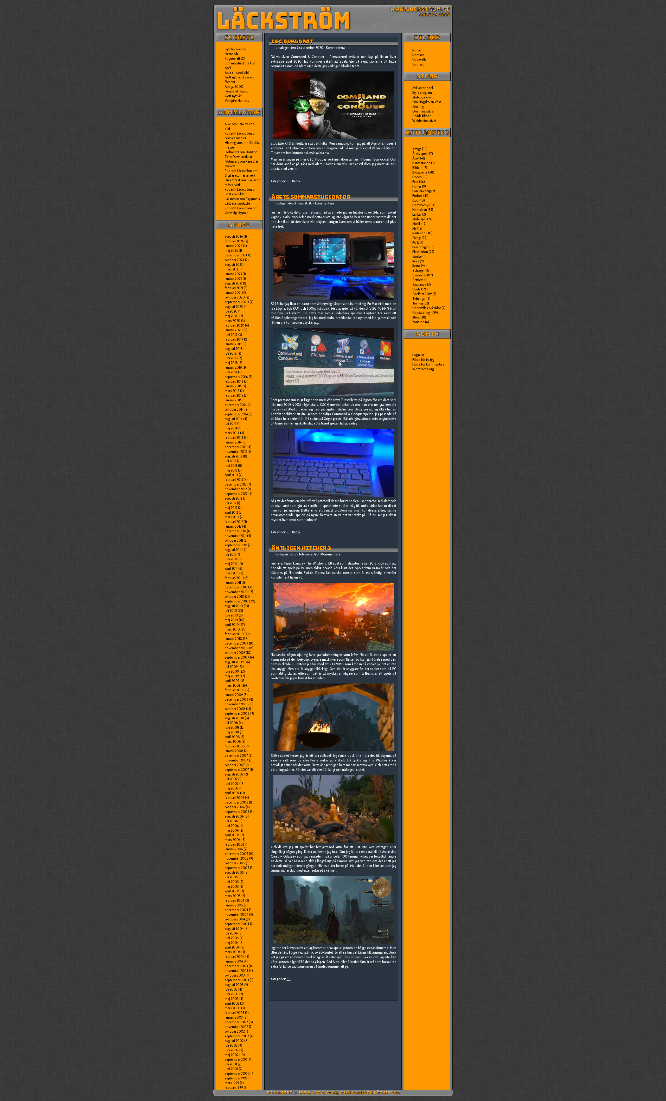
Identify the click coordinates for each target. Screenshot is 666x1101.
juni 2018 (231, 358)
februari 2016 (234, 381)
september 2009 (237, 657)
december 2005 (236, 853)
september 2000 (237, 1073)
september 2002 (237, 1036)
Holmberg (232, 161)
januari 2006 (234, 849)
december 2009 (236, 643)
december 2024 (236, 255)
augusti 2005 (234, 872)
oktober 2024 (234, 259)
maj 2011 (231, 563)
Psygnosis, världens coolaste (243, 201)
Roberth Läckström (238, 133)
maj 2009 (232, 676)
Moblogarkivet (422, 97)
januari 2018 (233, 367)
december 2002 (236, 1022)
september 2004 (237, 923)
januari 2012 (233, 526)
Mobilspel (419, 219)
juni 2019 (231, 334)
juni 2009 (232, 671)
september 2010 (236, 601)
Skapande (419, 284)
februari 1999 (234, 1087)
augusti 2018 (234, 348)
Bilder (416, 167)
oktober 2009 (235, 652)
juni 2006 (232, 825)
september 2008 (237, 713)
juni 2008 (232, 727)
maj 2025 (231, 250)
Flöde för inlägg (423, 359)
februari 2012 (234, 521)
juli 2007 (231, 779)
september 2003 (237, 980)
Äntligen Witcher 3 (301, 548)
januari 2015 (233, 400)
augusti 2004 (234, 928)
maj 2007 (232, 788)
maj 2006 (232, 830)
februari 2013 (234, 479)
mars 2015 (232, 390)
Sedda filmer (421, 116)
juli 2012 (230, 503)
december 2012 (236, 484)
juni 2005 (232, 881)
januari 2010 (233, 638)
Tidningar (419, 298)
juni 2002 (232, 1050)
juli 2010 (231, 610)
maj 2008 (232, 732)
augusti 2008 (234, 718)
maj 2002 (232, 1054)
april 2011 (231, 568)
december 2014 (236, 404)
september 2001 (236, 1059)
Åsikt (415, 158)
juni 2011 (231, 559)
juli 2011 (230, 554)
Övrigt (416, 237)
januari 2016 (233, 386)
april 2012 (231, 512)
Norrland (418, 54)
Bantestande (421, 163)
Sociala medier (235, 138)
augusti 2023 (234, 264)
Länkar (416, 214)
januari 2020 (234, 330)
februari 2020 (234, 325)
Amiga (416, 149)
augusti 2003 (234, 984)
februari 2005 (235, 900)
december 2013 (236, 447)
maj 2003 (232, 998)
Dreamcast (232, 180)
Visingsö (418, 64)
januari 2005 (234, 905)
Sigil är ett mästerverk (240, 175)
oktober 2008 (235, 708)
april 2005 (232, 891)
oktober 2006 (235, 807)
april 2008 (232, 736)
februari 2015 (234, 395)
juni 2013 (231, 465)
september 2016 (236, 376)
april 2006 (232, 835)
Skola (416, 289)
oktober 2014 (234, 409)
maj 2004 (232, 942)
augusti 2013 (233, 456)
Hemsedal (232, 53)
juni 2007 (232, 783)
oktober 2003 (235, 975)
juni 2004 (232, 938)
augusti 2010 (234, 605)
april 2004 (232, 947)
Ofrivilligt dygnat (236, 212)
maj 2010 (231, 620)
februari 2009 (235, 690)
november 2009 (236, 648)
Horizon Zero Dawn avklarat (241, 154)
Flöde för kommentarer (429, 364)
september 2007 (237, 769)
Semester (419, 275)
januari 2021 (233, 292)
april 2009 (232, 680)
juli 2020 (231, 311)
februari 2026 (234, 241)
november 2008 (237, 704)
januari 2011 (233, 582)
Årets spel (419, 153)
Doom (417, 177)
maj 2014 (231, 428)
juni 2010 (231, 615)
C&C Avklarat (292, 41)
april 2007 (232, 793)
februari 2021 (234, 288)
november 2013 (236, 451)
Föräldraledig (421, 191)
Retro (296, 181)
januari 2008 (234, 750)
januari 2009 (234, 694)
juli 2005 (231, 877)
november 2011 (235, 535)
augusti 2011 (233, 549)
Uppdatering (421, 312)
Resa (415, 261)
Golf (415, 200)
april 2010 (232, 624)
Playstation (420, 251)
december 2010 (236, 587)
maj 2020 (232, 316)
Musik (416, 223)
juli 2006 (231, 821)
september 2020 (237, 302)
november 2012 (236, 489)
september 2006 (237, 811)
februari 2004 (235, 956)
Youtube (418, 322)
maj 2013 (231, 470)
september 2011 (236, 545)
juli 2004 (231, 933)
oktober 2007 (235, 764)
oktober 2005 (235, 863)
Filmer (416, 186)
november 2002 (236, 1026)
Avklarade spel (422, 87)
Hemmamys (421, 205)
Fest (415, 181)
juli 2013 (230, 461)
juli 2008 (231, 722)
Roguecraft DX (235, 58)
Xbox (416, 317)
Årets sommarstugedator (311, 197)
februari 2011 (233, 577)
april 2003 (232, 1003)
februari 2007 (234, 797)
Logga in (418, 355)
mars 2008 (233, 741)
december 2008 (236, 699)
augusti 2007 (234, 774)
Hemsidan (419, 209)
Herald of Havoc (236, 91)
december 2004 (236, 909)
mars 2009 (233, 685)
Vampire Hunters (237, 100)
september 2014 (236, 414)
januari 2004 (234, 961)
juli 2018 (231, 353)
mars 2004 (233, 952)
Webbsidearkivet (424, 120)
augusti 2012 (233, 498)
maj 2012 (231, 507)
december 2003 (236, 966)
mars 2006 (233, 839)
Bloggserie (419, 172)
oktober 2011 (234, 540)
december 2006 (236, 802)
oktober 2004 (235, 919)
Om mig (418, 106)
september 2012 (236, 493)
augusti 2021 (233, 283)
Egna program (422, 92)
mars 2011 (232, 573)
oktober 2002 (235, 1031)
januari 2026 (233, 245)
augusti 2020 (234, 306)
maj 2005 (232, 886)
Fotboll (417, 195)
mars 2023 (232, 269)
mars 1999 (232, 1082)
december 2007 (236, 755)
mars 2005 (233, 895)
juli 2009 (231, 666)
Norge (416, 50)
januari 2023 (233, 273)
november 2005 (236, 858)
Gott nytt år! (233, 96)
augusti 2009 (234, 662)
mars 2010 (232, 629)
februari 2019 (234, 339)
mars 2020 (232, 320)
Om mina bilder (423, 111)
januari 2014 (233, 442)
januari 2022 (233, 278)
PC (289, 181)
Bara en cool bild (237, 72)
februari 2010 (234, 634)
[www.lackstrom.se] (333, 19)
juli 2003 (231, 989)
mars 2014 (232, 432)
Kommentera (335, 47)
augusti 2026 (234, 236)
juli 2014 (230, 423)
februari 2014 (234, 437)
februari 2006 (235, 844)
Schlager (418, 270)
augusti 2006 (234, 816)
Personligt (419, 247)
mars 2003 (232, 1008)
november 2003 (236, 970)
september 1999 (236, 1078)
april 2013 (231, 475)
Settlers (418, 279)
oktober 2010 (234, 596)
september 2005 (237, 867)
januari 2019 (233, 344)
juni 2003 (232, 994)
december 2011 (235, 531)
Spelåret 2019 (422, 293)
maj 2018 (231, 362)
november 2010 (236, 591)
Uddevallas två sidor (426, 308)
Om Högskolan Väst (426, 102)
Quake (417, 256)
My (414, 228)
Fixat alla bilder (235, 194)
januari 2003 (234, 1017)
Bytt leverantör (235, 49)
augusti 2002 (234, 1040)
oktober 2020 (235, 297)
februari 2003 (234, 1012)
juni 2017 (231, 372)
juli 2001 (231, 1064)
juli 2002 (231, 1045)
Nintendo (419, 233)
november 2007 (236, 760)
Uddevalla (419, 59)
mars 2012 (232, 517)
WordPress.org (423, 369)
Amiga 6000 (234, 86)
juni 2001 (231, 1068)
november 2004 (236, 914)
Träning (417, 303)
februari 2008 (235, 746)
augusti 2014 (233, 418)
